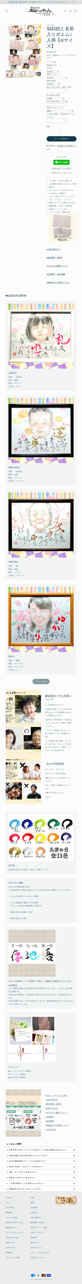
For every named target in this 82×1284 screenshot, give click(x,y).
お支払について (36, 1247)
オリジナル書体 (11, 1217)
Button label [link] (41, 681)
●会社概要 (61, 274)
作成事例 (9, 1252)
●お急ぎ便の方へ (53, 249)
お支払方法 (51, 1129)
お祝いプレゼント (37, 1232)
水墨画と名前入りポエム (15, 1222)
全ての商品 (10, 1207)
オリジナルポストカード (15, 1232)
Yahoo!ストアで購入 (13, 1257)
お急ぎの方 (10, 1242)
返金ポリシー (36, 1242)
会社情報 (34, 1207)
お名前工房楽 (37, 1279)
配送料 (55, 55)
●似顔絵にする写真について (58, 282)
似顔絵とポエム (11, 1227)
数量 (48, 126)
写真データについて (55, 108)
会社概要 (50, 1121)
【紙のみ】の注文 (12, 1237)
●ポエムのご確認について (57, 266)
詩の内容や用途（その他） (58, 101)
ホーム (8, 1202)
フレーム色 (51, 62)
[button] (6, 11)
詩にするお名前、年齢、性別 (59, 87)
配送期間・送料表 (54, 1104)
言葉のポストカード (38, 1257)
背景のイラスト (53, 74)
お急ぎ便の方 (52, 1100)
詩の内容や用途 (53, 95)
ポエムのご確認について (56, 1112)
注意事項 (50, 1117)
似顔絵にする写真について (57, 1125)
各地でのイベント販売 (39, 1227)
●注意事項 (51, 274)
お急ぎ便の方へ (36, 1217)
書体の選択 (51, 81)
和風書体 (9, 1212)
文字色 (49, 68)
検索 (32, 1202)
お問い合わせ (52, 1108)
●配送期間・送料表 (54, 258)
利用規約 (34, 1237)
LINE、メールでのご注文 (56, 1095)
